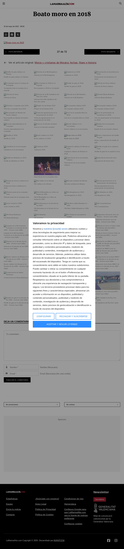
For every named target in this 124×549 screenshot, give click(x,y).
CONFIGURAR (44, 316)
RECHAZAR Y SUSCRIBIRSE (73, 316)
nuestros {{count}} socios (56, 229)
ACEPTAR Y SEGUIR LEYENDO (62, 324)
